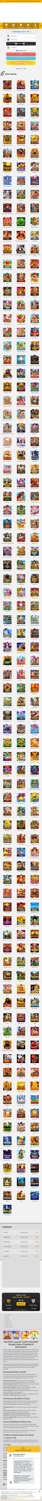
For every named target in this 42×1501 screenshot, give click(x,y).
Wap (24, 68)
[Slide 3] (17, 1310)
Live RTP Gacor (21, 63)
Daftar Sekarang (21, 58)
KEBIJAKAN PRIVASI (8, 1324)
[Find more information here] (23, 1472)
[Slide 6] (21, 1310)
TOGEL (6, 27)
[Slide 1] (15, 1310)
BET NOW (21, 1304)
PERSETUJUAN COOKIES (9, 1326)
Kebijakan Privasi (19, 1498)
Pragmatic (18, 1432)
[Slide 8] (24, 1310)
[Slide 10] (26, 1310)
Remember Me (22, 50)
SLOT (13, 27)
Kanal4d (15, 1349)
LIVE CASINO (21, 27)
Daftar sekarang (10, 1357)
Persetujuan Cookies (23, 1495)
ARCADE (35, 27)
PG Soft (25, 1432)
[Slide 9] (25, 1310)
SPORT (28, 27)
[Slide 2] (16, 1310)
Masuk (21, 54)
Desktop (18, 68)
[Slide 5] (20, 1310)
